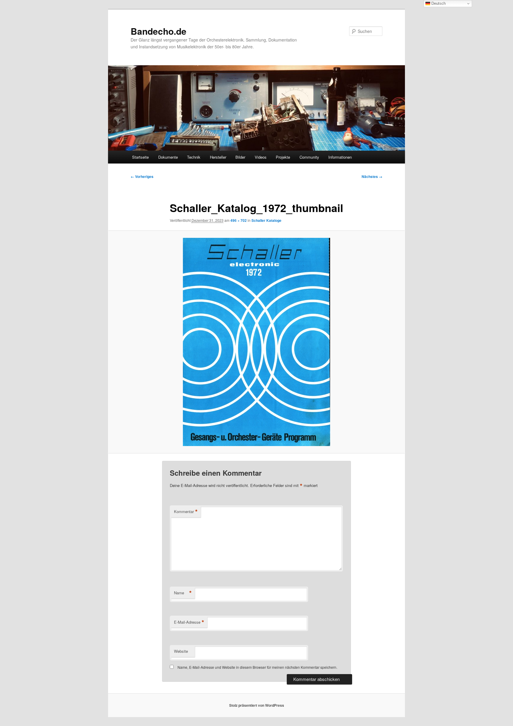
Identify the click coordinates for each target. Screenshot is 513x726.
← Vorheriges (142, 176)
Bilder (240, 157)
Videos (261, 157)
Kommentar (186, 511)
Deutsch (438, 3)
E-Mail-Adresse (189, 622)
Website (181, 651)
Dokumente (168, 157)
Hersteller (218, 157)
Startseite (140, 157)
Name (183, 593)
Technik (193, 157)
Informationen (340, 157)
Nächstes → (372, 176)
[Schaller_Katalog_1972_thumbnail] (256, 342)
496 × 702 (238, 220)
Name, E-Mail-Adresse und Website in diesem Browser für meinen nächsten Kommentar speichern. (257, 667)
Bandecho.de (158, 31)
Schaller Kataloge (266, 220)
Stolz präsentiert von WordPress (256, 705)
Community (309, 157)
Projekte (283, 157)
